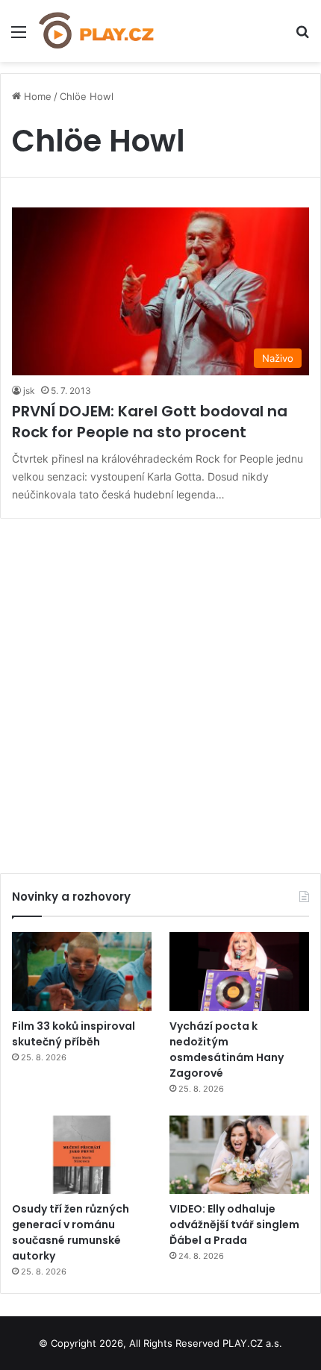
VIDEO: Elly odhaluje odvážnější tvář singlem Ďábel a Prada (234, 1224)
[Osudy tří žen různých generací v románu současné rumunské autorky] (82, 1155)
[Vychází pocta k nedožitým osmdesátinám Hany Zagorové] (239, 971)
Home (36, 96)
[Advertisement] (160, 690)
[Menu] (18, 37)
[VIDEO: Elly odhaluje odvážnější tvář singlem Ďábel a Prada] (239, 1155)
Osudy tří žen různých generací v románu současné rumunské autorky (70, 1232)
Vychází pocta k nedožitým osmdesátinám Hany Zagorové (226, 1049)
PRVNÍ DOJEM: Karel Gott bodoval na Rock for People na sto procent (149, 421)
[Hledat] (302, 37)
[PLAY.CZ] (97, 30)
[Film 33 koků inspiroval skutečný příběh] (82, 971)
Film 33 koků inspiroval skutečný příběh (73, 1034)
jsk (29, 390)
